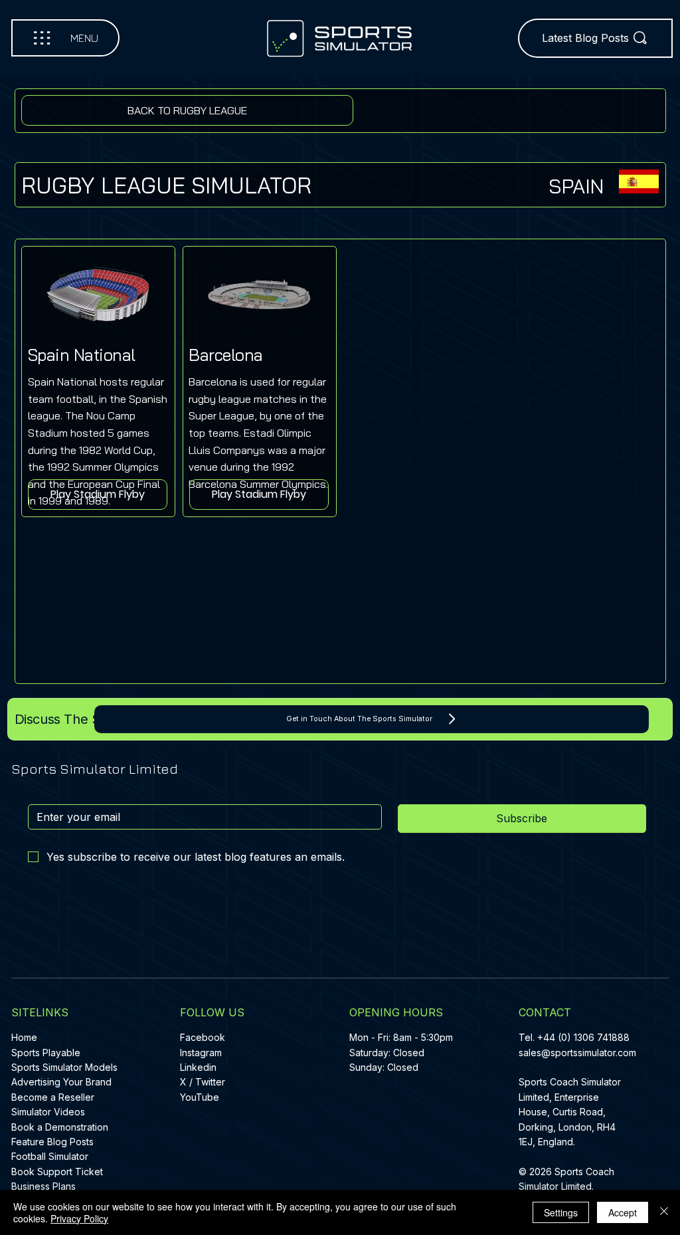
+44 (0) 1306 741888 (583, 1037)
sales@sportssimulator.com (577, 1052)
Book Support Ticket (57, 1171)
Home (24, 1037)
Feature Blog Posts (52, 1141)
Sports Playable (45, 1052)
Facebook (202, 1037)
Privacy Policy (79, 1218)
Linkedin (198, 1067)
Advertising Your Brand (61, 1081)
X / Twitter (202, 1081)
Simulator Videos (48, 1111)
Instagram (201, 1052)
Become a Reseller (52, 1097)
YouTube (199, 1097)
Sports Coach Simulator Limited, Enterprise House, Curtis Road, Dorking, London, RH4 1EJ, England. (570, 1111)
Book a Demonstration (59, 1127)
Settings (561, 1212)
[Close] (664, 1212)
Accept (622, 1212)
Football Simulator (49, 1156)
